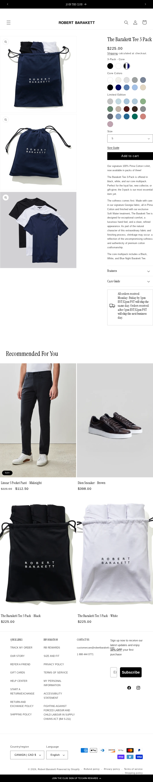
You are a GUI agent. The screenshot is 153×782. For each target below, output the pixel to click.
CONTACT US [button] (83, 639)
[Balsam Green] (143, 101)
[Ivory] (118, 80)
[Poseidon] (126, 87)
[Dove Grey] (110, 101)
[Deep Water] (126, 116)
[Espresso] (135, 109)
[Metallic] (126, 101)
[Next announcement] (145, 4)
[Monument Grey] (135, 80)
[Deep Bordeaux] (126, 109)
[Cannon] (110, 116)
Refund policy (92, 769)
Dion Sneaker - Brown (91, 483)
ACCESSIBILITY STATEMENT (53, 695)
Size (110, 131)
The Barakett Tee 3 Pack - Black (21, 616)
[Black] (110, 66)
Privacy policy (112, 769)
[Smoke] (143, 109)
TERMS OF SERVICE (56, 672)
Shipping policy (134, 773)
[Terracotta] (143, 116)
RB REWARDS (52, 647)
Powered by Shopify (68, 769)
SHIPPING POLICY (21, 714)
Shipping (112, 53)
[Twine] (143, 87)
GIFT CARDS (17, 672)
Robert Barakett (47, 769)
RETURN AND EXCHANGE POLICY (22, 704)
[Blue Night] (118, 87)
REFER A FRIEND (20, 664)
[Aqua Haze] (135, 101)
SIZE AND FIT (51, 656)
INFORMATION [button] (51, 639)
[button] (76, 778)
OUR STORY (17, 656)
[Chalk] (126, 80)
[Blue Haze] (118, 101)
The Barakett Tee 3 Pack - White (98, 616)
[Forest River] (135, 116)
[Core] (126, 66)
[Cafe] (118, 109)
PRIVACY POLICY (54, 664)
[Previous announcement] (8, 4)
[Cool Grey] (143, 80)
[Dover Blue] (135, 87)
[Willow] (110, 109)
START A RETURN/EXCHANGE (22, 691)
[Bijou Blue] (118, 116)
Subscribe (131, 672)
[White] (118, 66)
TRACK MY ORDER (21, 647)
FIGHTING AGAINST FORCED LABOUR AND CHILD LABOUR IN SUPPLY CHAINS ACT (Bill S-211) (59, 712)
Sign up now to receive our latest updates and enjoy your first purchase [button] (126, 647)
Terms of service (133, 769)
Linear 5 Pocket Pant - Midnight (21, 483)
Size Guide (113, 147)
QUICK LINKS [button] (16, 639)
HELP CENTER (18, 681)
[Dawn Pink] (110, 124)
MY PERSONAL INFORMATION (52, 683)
